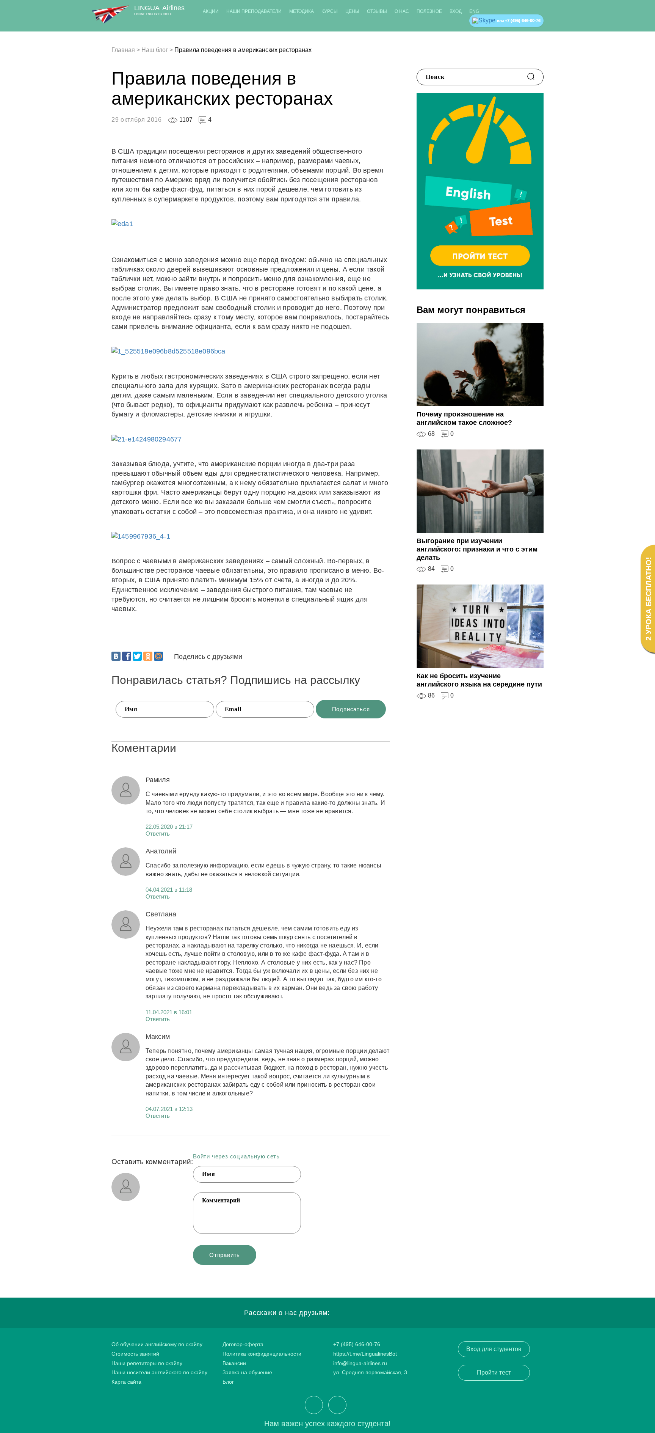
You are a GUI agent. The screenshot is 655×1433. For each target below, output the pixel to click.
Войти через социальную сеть (236, 1156)
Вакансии (234, 1363)
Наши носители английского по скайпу (159, 1372)
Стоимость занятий (135, 1354)
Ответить (158, 833)
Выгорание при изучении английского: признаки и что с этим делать (477, 549)
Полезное (429, 11)
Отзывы (377, 11)
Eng (474, 11)
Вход (456, 11)
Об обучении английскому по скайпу (156, 1344)
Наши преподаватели (254, 11)
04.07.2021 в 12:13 (169, 1109)
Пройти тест (494, 1372)
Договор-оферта (243, 1344)
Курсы (329, 11)
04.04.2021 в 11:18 (169, 889)
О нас (402, 11)
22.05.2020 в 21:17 (169, 826)
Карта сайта (126, 1382)
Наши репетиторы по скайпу (146, 1363)
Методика (301, 11)
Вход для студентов (494, 1349)
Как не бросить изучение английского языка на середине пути (479, 680)
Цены (352, 11)
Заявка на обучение (247, 1372)
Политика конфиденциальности (262, 1354)
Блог (228, 1382)
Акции (211, 11)
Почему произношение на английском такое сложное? (464, 418)
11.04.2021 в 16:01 (169, 1012)
